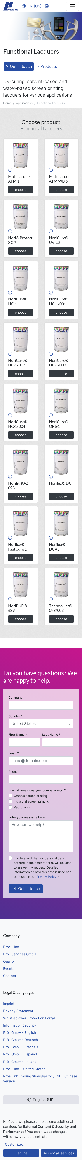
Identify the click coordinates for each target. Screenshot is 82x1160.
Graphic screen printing (30, 796)
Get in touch (21, 66)
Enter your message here (27, 817)
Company (15, 697)
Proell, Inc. (11, 947)
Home (7, 103)
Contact (9, 976)
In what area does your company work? (37, 790)
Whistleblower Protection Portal (29, 1018)
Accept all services (59, 1153)
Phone (13, 771)
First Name (18, 734)
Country (15, 716)
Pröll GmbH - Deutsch (20, 1040)
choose (20, 190)
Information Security (19, 1025)
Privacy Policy (46, 876)
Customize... (14, 1144)
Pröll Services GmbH (19, 954)
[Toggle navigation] (72, 6)
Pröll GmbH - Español (20, 1054)
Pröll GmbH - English (19, 1032)
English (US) (44, 1099)
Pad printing (22, 807)
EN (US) (34, 6)
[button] (10, 170)
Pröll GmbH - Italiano (19, 1062)
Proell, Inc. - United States (24, 1069)
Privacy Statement (18, 1011)
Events (8, 968)
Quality (9, 961)
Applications (24, 103)
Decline (21, 1153)
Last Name (51, 734)
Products (48, 66)
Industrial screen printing (31, 801)
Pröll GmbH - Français (20, 1047)
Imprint (8, 1004)
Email (14, 753)
